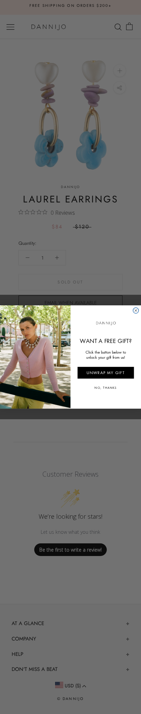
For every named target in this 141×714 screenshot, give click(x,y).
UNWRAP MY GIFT (106, 372)
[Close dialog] (136, 310)
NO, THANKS (105, 388)
